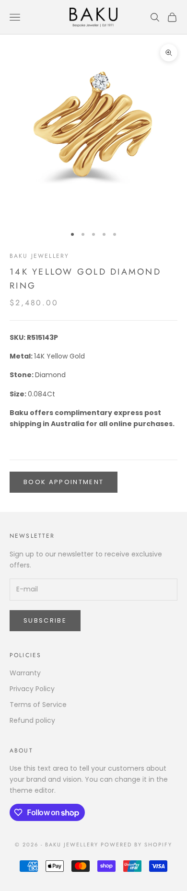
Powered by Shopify (136, 844)
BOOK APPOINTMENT (63, 481)
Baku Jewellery (39, 256)
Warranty (25, 673)
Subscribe (45, 620)
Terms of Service (38, 704)
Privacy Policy (32, 689)
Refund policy (32, 720)
